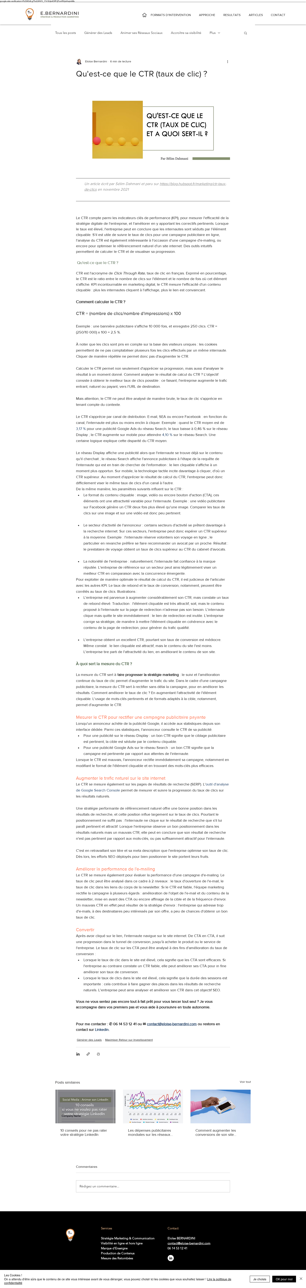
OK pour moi (284, 1279)
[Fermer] (301, 1279)
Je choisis (259, 1279)
